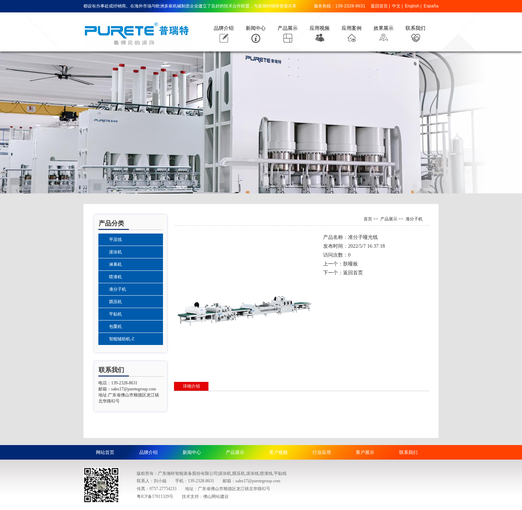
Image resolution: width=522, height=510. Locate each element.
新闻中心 (256, 28)
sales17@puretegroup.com (133, 388)
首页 (368, 218)
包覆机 (115, 326)
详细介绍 (191, 386)
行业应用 (321, 452)
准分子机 (117, 289)
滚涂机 (115, 251)
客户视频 (278, 452)
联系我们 (415, 28)
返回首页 (379, 6)
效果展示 (383, 28)
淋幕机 (115, 264)
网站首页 (105, 452)
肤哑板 (350, 264)
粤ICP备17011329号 (155, 496)
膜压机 (115, 301)
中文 (396, 6)
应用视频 (320, 28)
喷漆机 (115, 276)
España (431, 6)
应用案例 (351, 28)
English (412, 6)
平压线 (115, 239)
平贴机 (115, 314)
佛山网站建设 (216, 496)
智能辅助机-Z (121, 338)
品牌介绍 (224, 28)
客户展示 (365, 452)
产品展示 (288, 28)
